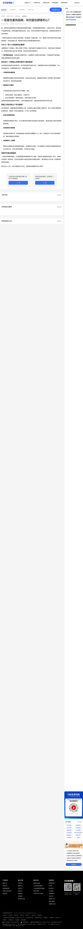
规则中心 (28, 915)
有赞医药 (46, 917)
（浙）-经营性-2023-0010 (54, 924)
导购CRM (78, 835)
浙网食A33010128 (41, 924)
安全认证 (34, 915)
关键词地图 (23, 920)
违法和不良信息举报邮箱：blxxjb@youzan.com (14, 917)
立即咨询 (73, 864)
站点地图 (17, 920)
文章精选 (69, 837)
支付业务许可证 (29, 917)
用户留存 (69, 827)
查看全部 (59, 195)
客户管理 (69, 825)
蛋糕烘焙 (17, 16)
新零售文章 (10, 16)
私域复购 (78, 827)
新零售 (3, 16)
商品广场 (57, 917)
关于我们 (4, 915)
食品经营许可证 (38, 917)
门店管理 (78, 830)
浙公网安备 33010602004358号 (11, 922)
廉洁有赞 (40, 915)
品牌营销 (78, 825)
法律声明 (10, 915)
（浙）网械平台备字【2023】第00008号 (26, 924)
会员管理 (69, 832)
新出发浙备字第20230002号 (9, 924)
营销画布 (69, 835)
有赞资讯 (4, 920)
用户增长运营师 (78, 832)
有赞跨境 (51, 917)
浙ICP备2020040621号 (56, 922)
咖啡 (78, 837)
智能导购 (69, 830)
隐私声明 (16, 915)
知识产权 (22, 915)
